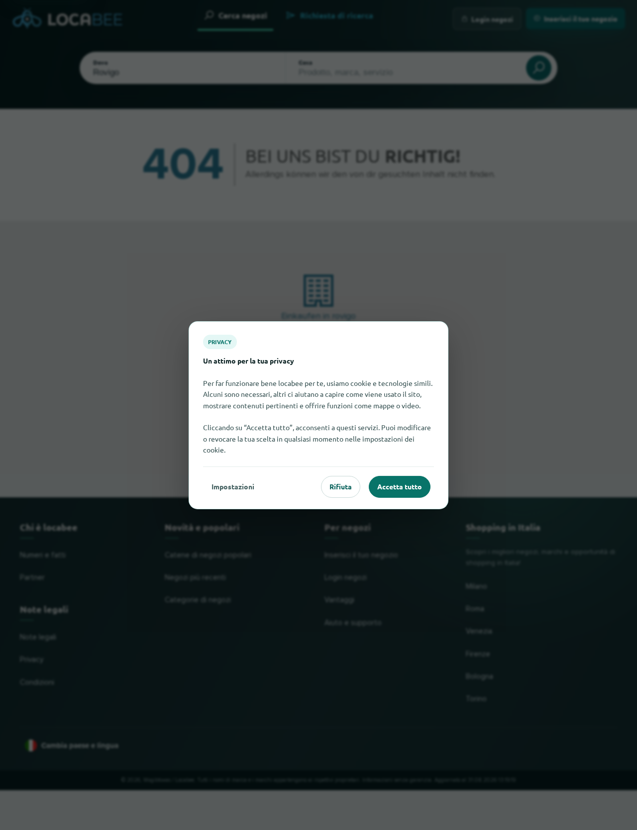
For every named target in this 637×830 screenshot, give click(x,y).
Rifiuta (340, 486)
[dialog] (318, 415)
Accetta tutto (399, 486)
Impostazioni (233, 486)
